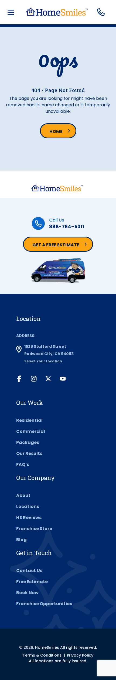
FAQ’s (22, 464)
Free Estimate (32, 582)
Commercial (30, 431)
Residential (29, 420)
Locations (27, 506)
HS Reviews (29, 517)
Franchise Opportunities (44, 604)
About (23, 495)
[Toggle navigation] (11, 12)
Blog (21, 540)
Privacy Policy (80, 655)
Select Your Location (43, 361)
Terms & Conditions (42, 655)
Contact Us (29, 570)
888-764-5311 (66, 226)
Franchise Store (34, 528)
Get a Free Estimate (55, 245)
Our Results (29, 453)
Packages (27, 442)
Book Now (27, 593)
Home (56, 131)
